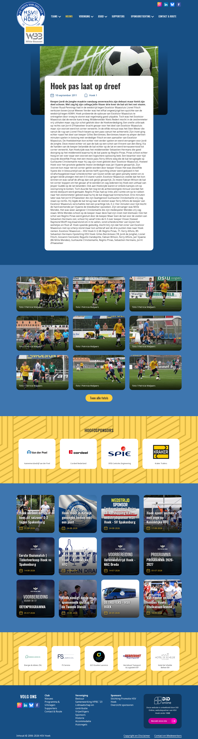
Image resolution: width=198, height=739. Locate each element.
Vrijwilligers (82, 711)
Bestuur (79, 698)
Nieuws (69, 16)
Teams (54, 16)
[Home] (30, 11)
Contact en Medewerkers (168, 735)
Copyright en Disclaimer (137, 735)
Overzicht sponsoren (122, 705)
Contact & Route (167, 16)
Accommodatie (83, 721)
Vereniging (84, 16)
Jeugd (101, 16)
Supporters (118, 16)
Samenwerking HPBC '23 (88, 701)
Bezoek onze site (159, 721)
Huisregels (81, 724)
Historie (79, 718)
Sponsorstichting (140, 16)
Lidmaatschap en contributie (84, 706)
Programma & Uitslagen (52, 703)
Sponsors (80, 714)
